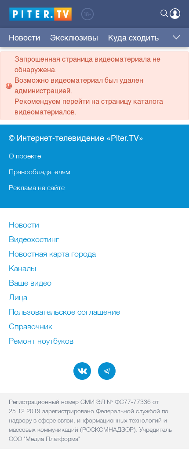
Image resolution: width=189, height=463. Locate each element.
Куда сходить (133, 38)
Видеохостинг (34, 239)
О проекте (25, 155)
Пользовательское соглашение (64, 312)
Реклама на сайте (37, 187)
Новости (24, 38)
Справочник (30, 327)
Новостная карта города (52, 254)
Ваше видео (30, 283)
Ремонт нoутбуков (41, 341)
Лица (18, 298)
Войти (175, 13)
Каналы (22, 269)
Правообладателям (39, 171)
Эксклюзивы (74, 38)
